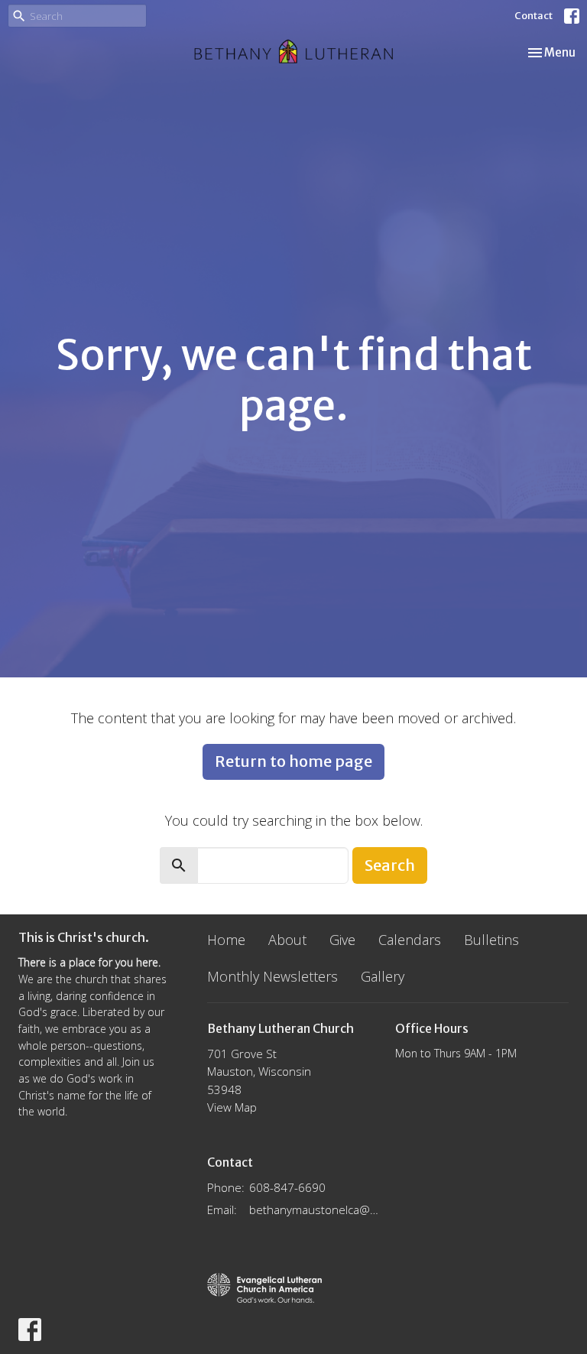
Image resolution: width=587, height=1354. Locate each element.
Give (342, 939)
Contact (533, 15)
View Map (232, 1107)
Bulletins (491, 939)
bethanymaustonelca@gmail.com (315, 1209)
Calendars (409, 939)
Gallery (382, 976)
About (287, 939)
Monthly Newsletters (272, 976)
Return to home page (293, 761)
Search (390, 865)
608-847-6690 (287, 1187)
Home (226, 939)
